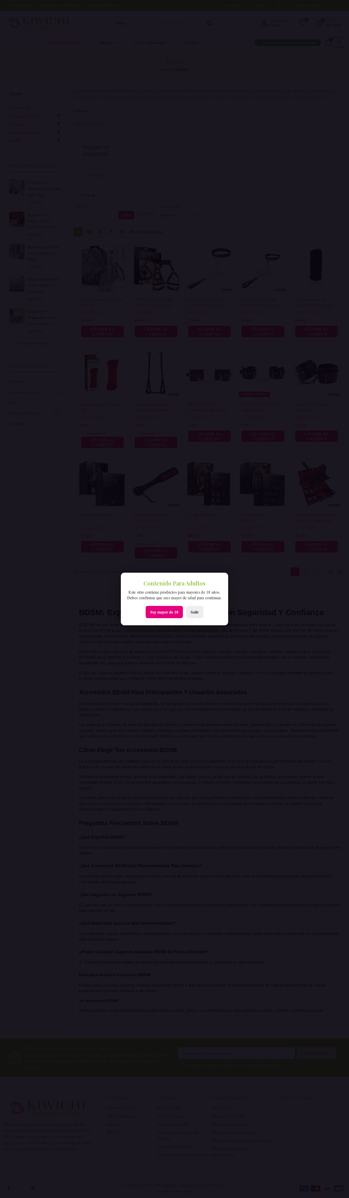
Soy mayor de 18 (164, 612)
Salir (195, 612)
